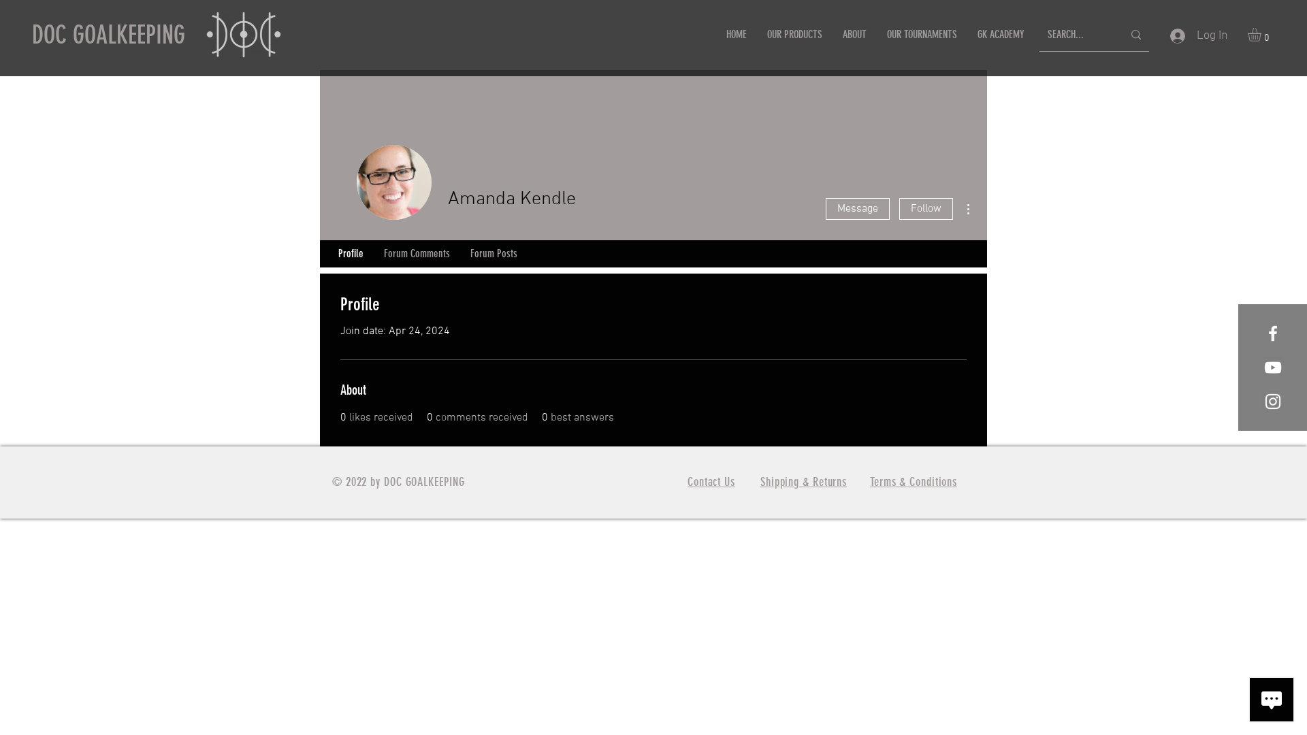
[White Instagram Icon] (1273, 401)
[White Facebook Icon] (1273, 333)
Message (857, 209)
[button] (1262, 35)
